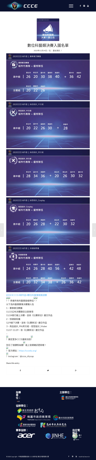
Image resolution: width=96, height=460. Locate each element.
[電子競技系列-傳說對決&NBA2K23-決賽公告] (2, 230)
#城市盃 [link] (22, 295)
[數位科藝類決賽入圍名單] (48, 29)
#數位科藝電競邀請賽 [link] (36, 295)
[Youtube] (88, 6)
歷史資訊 (56, 50)
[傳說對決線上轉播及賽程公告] (94, 230)
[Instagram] (84, 6)
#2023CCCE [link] (12, 295)
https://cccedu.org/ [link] (28, 350)
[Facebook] (80, 6)
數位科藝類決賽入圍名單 (48, 45)
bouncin (87, 456)
